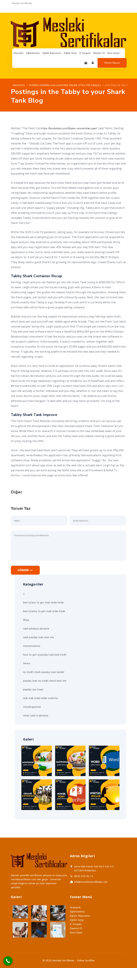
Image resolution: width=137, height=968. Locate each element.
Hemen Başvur (112, 62)
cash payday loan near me (38, 637)
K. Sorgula (76, 924)
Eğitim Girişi (77, 920)
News (26, 663)
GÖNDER (23, 570)
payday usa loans (33, 689)
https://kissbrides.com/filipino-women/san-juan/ (69, 128)
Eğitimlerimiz (77, 911)
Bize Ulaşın (76, 932)
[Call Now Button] (8, 960)
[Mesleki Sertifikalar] (68, 46)
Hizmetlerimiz (31, 646)
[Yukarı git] (126, 957)
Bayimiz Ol (76, 928)
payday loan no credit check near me (44, 681)
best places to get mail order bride (44, 611)
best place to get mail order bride (43, 602)
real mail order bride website (40, 698)
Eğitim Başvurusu (80, 916)
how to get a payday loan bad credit (45, 655)
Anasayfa (75, 907)
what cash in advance (35, 715)
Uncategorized (32, 707)
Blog (26, 620)
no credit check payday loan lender (43, 672)
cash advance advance (36, 628)
